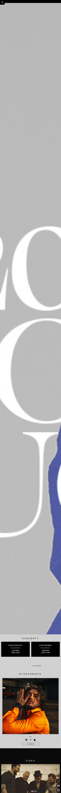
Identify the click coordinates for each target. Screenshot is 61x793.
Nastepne (37, 665)
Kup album (30, 744)
